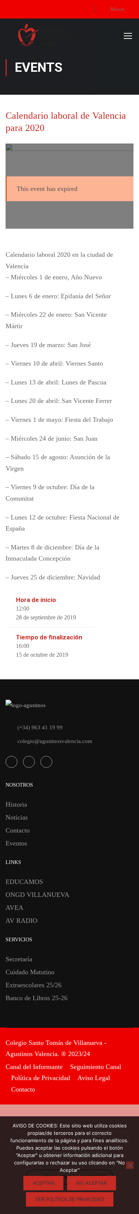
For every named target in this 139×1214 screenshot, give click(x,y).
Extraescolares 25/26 (34, 985)
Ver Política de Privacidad (69, 1199)
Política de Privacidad (40, 1078)
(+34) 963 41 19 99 (40, 727)
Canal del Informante (34, 1066)
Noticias (17, 817)
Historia (16, 804)
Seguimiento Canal (95, 1066)
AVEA (14, 907)
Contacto (18, 830)
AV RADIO (21, 920)
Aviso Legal (93, 1078)
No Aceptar (91, 1183)
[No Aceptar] (129, 1165)
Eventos (16, 843)
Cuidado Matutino (30, 972)
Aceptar (43, 1183)
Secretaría (19, 959)
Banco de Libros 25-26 (36, 998)
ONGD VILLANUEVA (37, 894)
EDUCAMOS (24, 881)
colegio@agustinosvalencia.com (54, 741)
